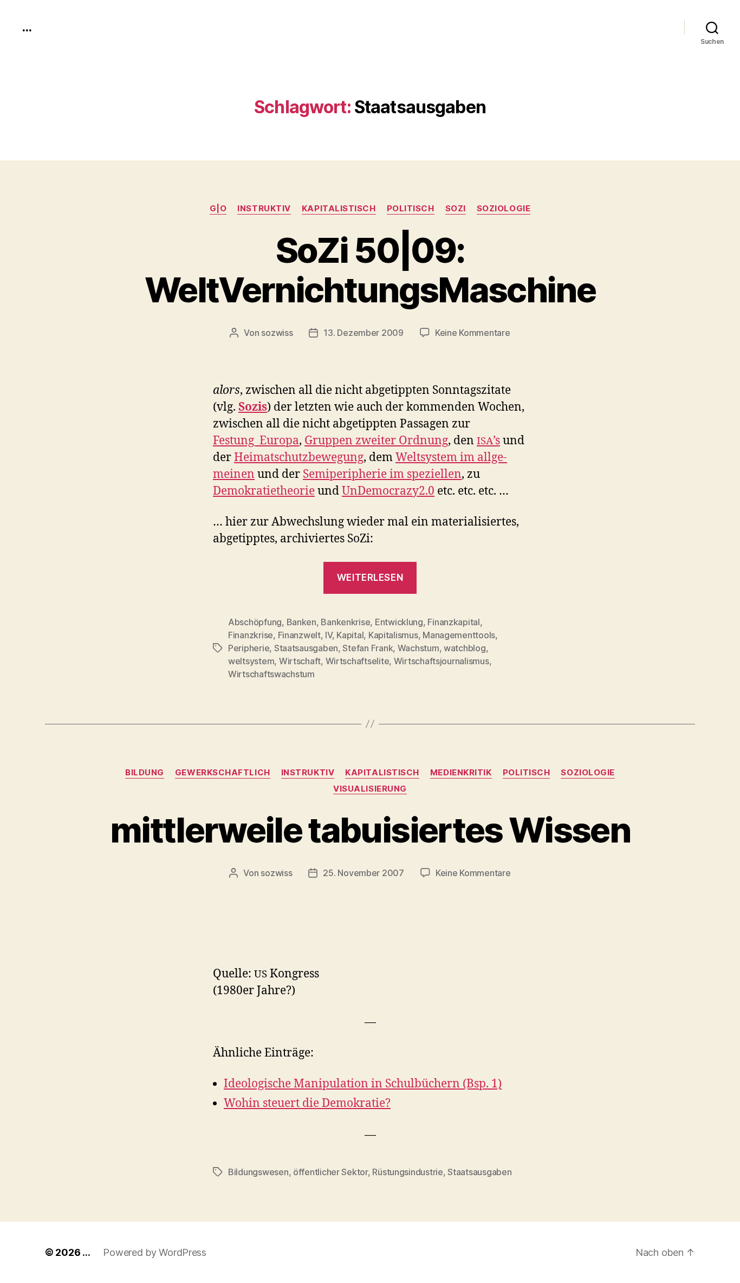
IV (328, 635)
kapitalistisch (339, 208)
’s (488, 440)
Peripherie (248, 648)
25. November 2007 (363, 872)
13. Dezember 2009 (363, 332)
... (26, 27)
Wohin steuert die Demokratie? (307, 1103)
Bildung (144, 772)
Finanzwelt (299, 635)
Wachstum (418, 648)
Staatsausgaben (306, 648)
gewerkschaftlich (222, 772)
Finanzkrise (250, 635)
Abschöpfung (255, 622)
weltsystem (251, 661)
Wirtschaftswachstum (271, 674)
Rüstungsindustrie (407, 1172)
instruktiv (264, 208)
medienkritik (461, 772)
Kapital (349, 635)
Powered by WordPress (154, 1252)
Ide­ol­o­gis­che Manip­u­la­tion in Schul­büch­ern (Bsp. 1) (363, 1084)
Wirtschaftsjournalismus (441, 661)
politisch (410, 208)
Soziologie (504, 208)
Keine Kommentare (472, 332)
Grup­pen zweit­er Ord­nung (376, 440)
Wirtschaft (300, 661)
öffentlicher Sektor (330, 1172)
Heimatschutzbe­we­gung (298, 457)
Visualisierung (370, 789)
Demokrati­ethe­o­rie (264, 491)
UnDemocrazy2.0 (388, 491)
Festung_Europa (256, 440)
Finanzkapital (453, 622)
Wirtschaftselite (358, 661)
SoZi (455, 208)
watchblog (465, 648)
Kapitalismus (393, 635)
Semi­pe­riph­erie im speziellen (382, 474)
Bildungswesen (258, 1172)
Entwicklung (399, 622)
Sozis (252, 407)
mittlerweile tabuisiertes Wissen (370, 830)
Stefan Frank (367, 648)
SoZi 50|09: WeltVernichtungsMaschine (370, 269)
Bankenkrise (345, 622)
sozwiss (277, 332)
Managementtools (459, 635)
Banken (301, 622)
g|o (218, 208)
